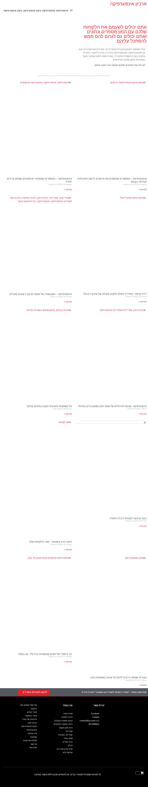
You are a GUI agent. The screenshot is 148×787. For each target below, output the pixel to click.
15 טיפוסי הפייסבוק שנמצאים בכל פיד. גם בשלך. (44, 654)
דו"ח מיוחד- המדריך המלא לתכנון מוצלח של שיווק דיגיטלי (115, 294)
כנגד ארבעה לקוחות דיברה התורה (128, 518)
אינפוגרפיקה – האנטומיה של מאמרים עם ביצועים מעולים (40, 294)
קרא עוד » (143, 190)
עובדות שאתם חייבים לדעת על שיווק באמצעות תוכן (118, 677)
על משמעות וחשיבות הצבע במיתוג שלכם (49, 406)
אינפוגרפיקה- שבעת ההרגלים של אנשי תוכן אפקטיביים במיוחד (112, 406)
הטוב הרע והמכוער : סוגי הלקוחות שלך (50, 541)
